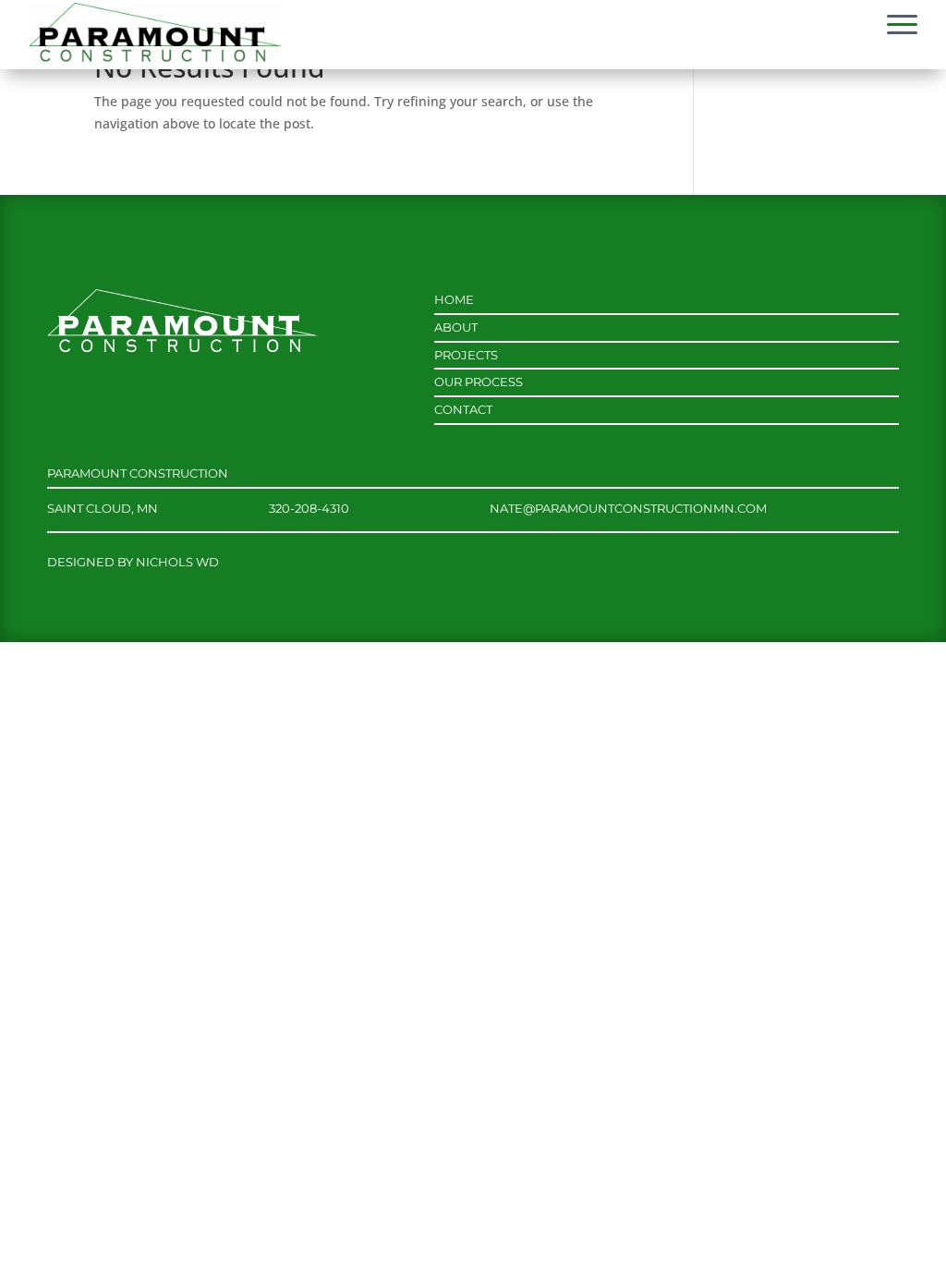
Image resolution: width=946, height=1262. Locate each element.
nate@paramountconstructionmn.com (628, 508)
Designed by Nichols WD (133, 561)
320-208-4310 (309, 508)
